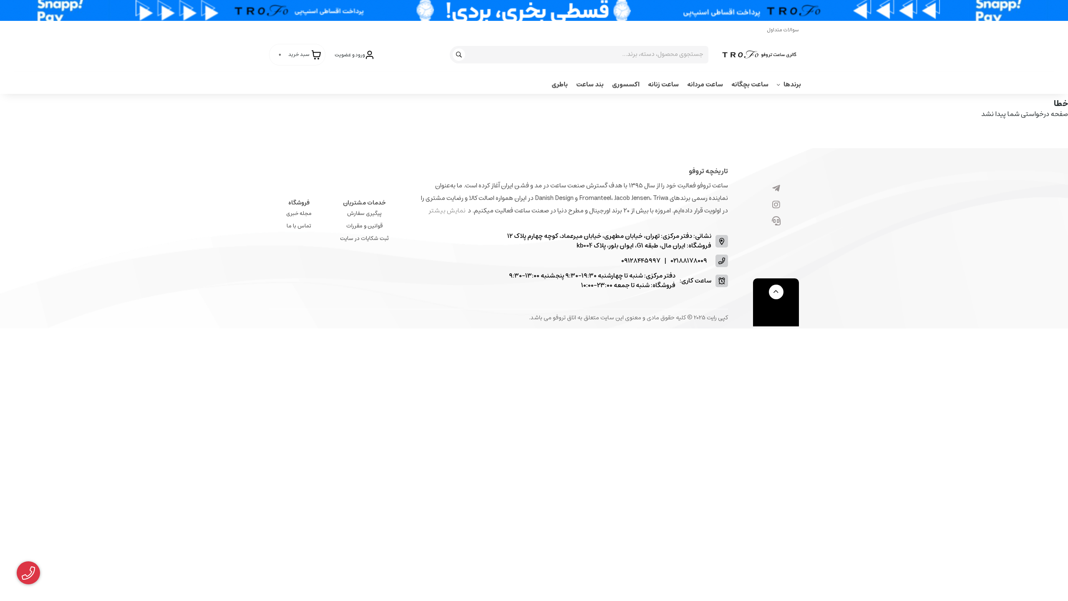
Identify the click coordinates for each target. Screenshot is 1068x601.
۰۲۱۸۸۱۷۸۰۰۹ (688, 261)
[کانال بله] (776, 238)
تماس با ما (299, 226)
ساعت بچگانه (749, 84)
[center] (460, 54)
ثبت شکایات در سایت (364, 238)
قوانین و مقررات (364, 226)
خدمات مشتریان (364, 203)
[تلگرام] (776, 189)
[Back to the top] (776, 292)
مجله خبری (299, 213)
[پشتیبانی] (776, 222)
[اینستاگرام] (776, 205)
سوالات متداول (783, 29)
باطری (560, 84)
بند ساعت (590, 84)
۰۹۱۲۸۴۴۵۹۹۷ (640, 261)
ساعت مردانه (705, 84)
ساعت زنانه (663, 84)
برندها (792, 84)
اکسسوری (626, 84)
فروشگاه (299, 203)
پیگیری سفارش (364, 213)
